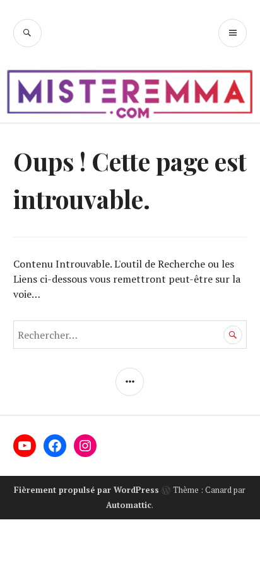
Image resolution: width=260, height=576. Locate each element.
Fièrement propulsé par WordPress (86, 489)
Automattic (128, 505)
